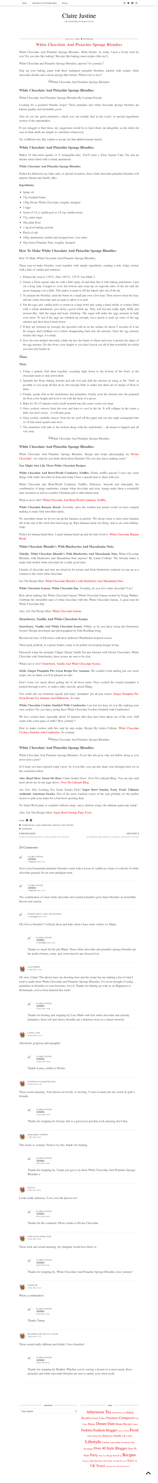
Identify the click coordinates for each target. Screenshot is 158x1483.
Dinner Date (47, 825)
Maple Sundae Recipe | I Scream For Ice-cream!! (44, 835)
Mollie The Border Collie (125, 1442)
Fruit (89, 1436)
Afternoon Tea (28, 825)
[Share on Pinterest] (31, 820)
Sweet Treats (107, 1461)
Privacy (65, 3)
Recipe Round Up (114, 1455)
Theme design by (125, 1480)
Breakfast (86, 1418)
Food (134, 1430)
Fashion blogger (105, 1430)
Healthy (117, 1435)
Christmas (112, 1418)
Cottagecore (127, 1417)
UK (136, 1461)
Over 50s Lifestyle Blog (75, 782)
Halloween (107, 1435)
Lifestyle (56, 825)
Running (86, 1461)
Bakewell (122, 1412)
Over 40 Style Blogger (110, 1448)
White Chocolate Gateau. (67, 611)
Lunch (112, 1442)
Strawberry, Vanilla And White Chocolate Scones (71, 663)
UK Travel (97, 1465)
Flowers (126, 1431)
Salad (92, 1461)
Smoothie (98, 1460)
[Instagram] (124, 3)
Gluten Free (97, 1435)
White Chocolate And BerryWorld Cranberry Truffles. (75, 500)
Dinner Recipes (124, 1424)
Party (63, 825)
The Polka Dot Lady (119, 1461)
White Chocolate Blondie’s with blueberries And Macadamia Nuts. (84, 581)
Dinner (91, 1424)
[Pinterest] (128, 3)
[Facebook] (132, 3)
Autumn (115, 1412)
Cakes (77, 39)
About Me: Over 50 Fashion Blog (44, 3)
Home (24, 3)
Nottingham (26, 829)
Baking (129, 1412)
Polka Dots (102, 1456)
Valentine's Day (111, 1466)
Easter (135, 1424)
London (105, 1442)
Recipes (70, 825)
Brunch (95, 1418)
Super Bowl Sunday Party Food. (73, 812)
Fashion (87, 1430)
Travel (130, 1460)
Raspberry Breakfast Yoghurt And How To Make (113, 835)
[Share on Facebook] (27, 820)
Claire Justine (79, 15)
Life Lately (127, 1435)
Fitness (120, 1431)
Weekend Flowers (123, 1466)
